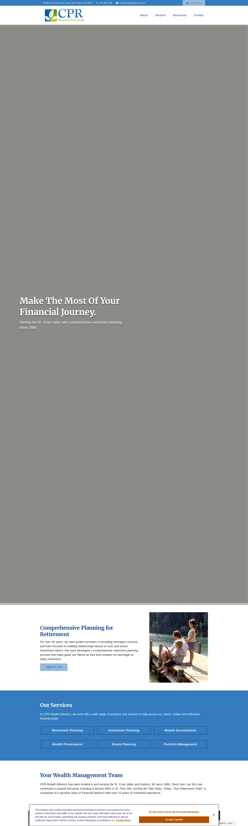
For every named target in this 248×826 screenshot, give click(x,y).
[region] (124, 815)
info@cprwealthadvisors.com (132, 3)
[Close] (214, 815)
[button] (144, 15)
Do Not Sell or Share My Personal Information (174, 812)
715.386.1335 (106, 3)
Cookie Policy (123, 820)
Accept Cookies (174, 819)
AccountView (196, 3)
